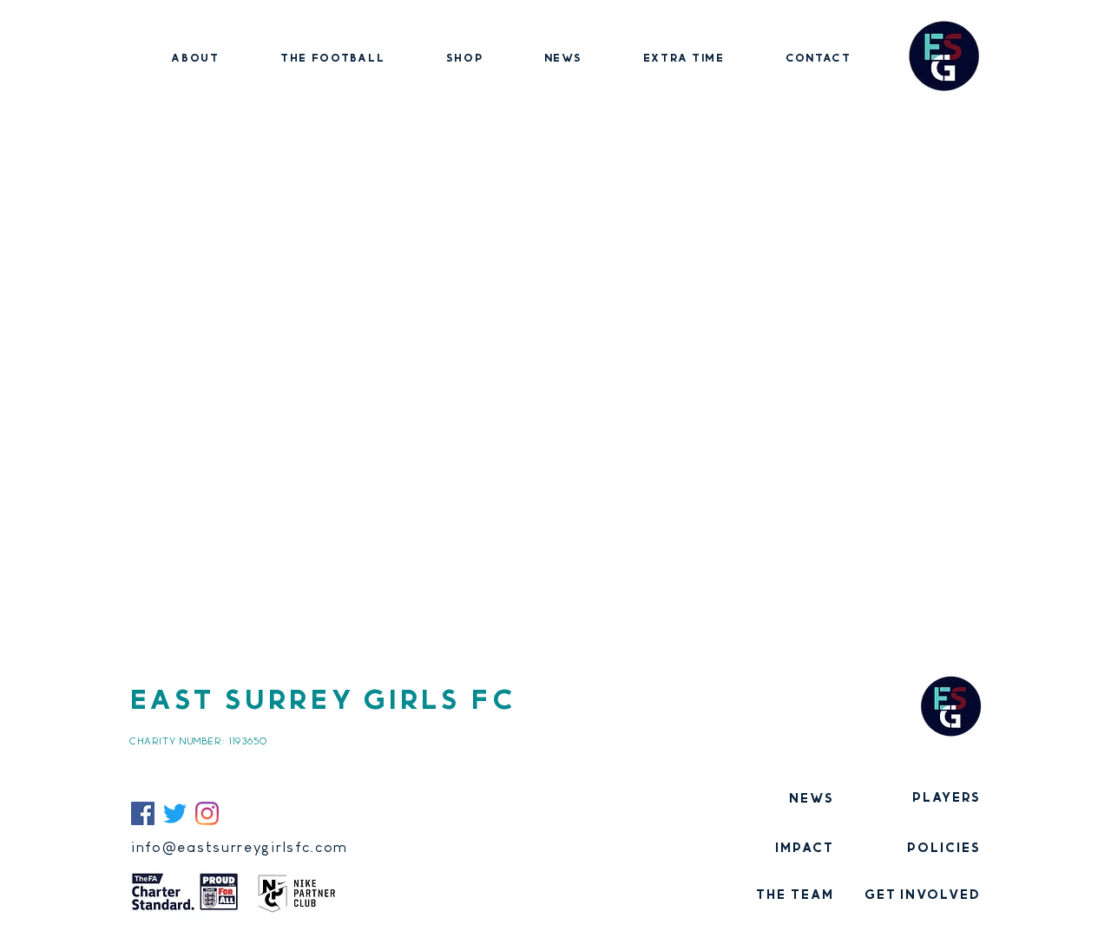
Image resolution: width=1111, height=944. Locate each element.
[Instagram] (207, 813)
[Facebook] (142, 813)
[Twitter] (175, 813)
